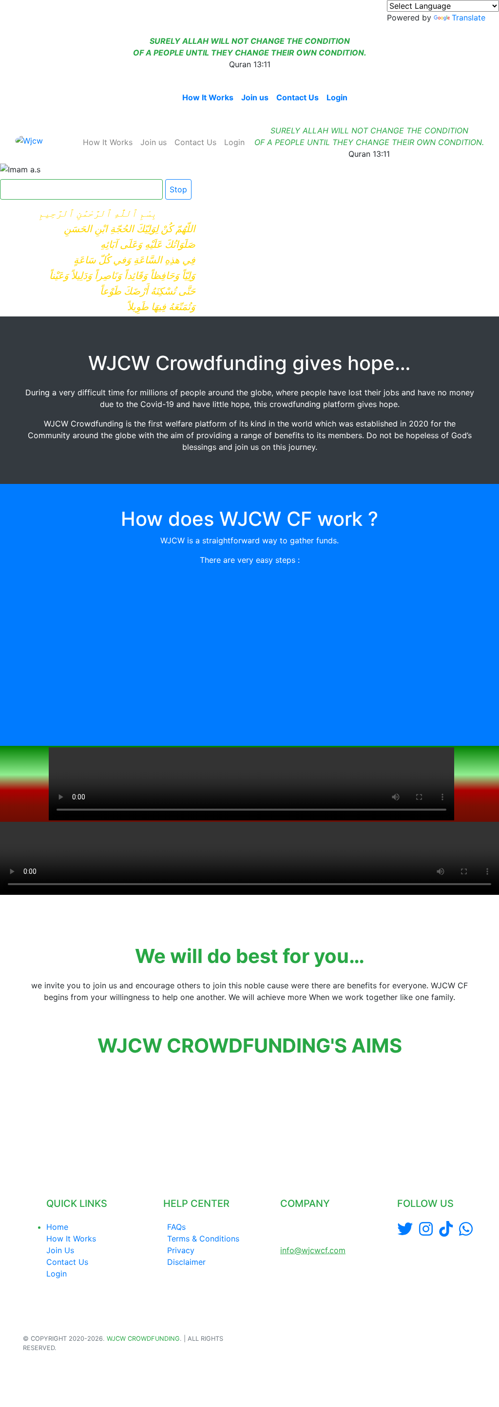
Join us (255, 97)
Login (336, 97)
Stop (178, 189)
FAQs (176, 1227)
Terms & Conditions (203, 1238)
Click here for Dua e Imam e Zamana (77, 189)
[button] (24, 1114)
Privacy (180, 1250)
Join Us (60, 1250)
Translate (468, 17)
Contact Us (297, 97)
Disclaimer (186, 1262)
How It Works (207, 97)
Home (163, 97)
